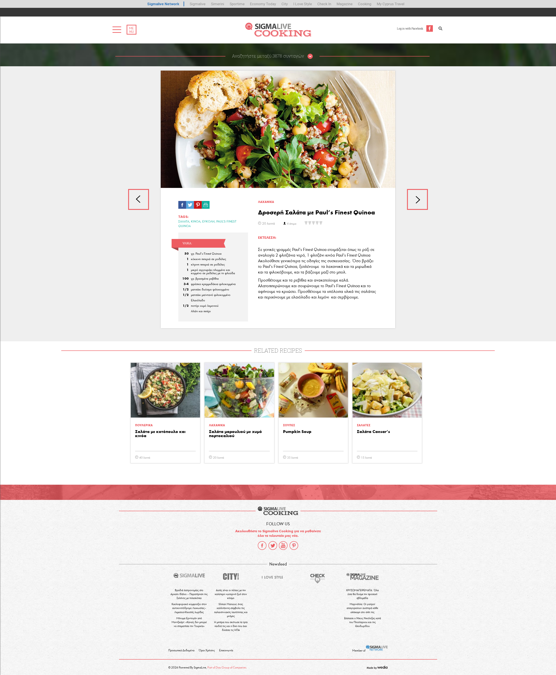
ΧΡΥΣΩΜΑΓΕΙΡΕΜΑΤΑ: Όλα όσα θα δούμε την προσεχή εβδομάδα (362, 594)
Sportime (237, 4)
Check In (324, 4)
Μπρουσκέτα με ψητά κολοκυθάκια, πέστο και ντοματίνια (138, 199)
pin (198, 204)
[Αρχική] (278, 35)
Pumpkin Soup (297, 432)
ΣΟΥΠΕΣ (289, 425)
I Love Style (302, 4)
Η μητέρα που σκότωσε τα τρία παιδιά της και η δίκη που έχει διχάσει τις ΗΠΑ (231, 626)
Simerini (217, 4)
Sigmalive (197, 4)
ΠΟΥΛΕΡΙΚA (144, 425)
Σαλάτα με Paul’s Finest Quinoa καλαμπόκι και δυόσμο (417, 199)
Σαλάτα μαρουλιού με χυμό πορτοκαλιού (235, 434)
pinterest (294, 545)
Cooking (364, 4)
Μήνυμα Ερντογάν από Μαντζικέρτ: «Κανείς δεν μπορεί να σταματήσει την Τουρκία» (189, 622)
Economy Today (263, 4)
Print (206, 204)
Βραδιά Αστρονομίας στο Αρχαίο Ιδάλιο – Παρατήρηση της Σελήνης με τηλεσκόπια (189, 594)
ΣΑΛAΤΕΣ (363, 425)
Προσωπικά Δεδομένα (181, 650)
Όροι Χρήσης (207, 650)
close (310, 56)
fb (182, 204)
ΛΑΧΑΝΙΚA (266, 202)
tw (190, 204)
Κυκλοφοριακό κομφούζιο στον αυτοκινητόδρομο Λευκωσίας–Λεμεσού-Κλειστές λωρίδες (189, 608)
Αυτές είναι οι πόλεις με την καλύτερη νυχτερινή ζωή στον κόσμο (231, 594)
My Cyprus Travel (390, 4)
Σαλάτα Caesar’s (373, 432)
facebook (262, 545)
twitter (272, 545)
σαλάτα (183, 221)
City (284, 4)
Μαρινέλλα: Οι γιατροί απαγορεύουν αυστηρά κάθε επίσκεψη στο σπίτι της (362, 608)
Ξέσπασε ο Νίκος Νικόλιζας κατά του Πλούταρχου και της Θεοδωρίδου (362, 622)
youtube (283, 545)
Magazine (344, 4)
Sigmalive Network (163, 4)
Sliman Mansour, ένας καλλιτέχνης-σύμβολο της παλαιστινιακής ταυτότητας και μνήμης (231, 610)
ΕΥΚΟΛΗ (208, 221)
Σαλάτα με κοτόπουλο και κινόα (160, 434)
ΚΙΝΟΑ (195, 221)
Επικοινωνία (226, 650)
